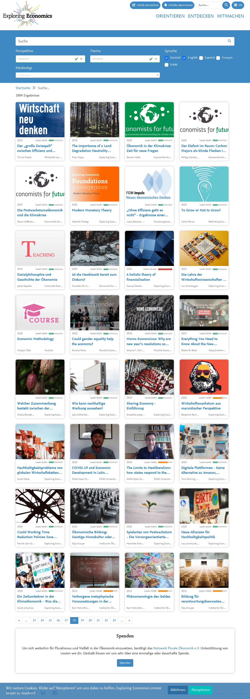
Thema (95, 51)
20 (90, 620)
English (193, 57)
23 (114, 620)
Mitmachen (230, 16)
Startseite (23, 88)
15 (50, 620)
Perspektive (24, 51)
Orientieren (170, 16)
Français (227, 57)
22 (106, 620)
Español (210, 57)
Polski (174, 64)
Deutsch (175, 57)
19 (82, 620)
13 (34, 620)
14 (42, 620)
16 (58, 620)
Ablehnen (177, 690)
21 (98, 620)
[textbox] (88, 75)
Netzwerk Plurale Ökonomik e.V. (176, 648)
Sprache (171, 51)
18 (74, 620)
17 (66, 620)
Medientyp (24, 68)
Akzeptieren (200, 690)
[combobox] (88, 75)
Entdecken (201, 16)
